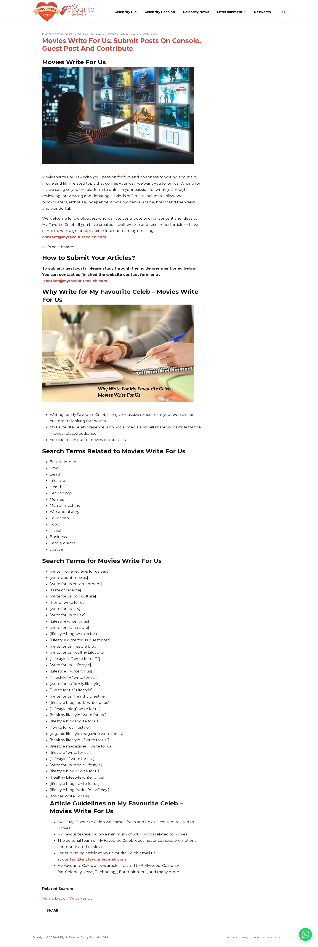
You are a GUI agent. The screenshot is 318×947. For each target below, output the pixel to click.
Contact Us (275, 937)
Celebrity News (196, 12)
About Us (232, 937)
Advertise (258, 937)
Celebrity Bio (125, 12)
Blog (245, 937)
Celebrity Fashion (160, 12)
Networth (262, 12)
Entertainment (230, 12)
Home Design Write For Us (67, 898)
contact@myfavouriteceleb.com (74, 237)
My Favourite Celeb (97, 937)
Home (46, 33)
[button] (305, 934)
